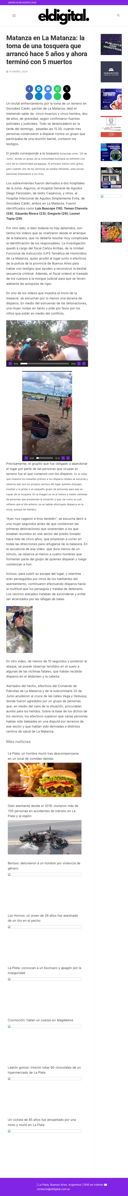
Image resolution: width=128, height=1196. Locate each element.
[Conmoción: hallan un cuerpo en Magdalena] (44, 1027)
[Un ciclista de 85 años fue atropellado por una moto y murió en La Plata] (44, 1131)
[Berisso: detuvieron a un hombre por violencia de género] (44, 875)
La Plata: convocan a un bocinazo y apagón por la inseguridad (44, 970)
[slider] (44, 363)
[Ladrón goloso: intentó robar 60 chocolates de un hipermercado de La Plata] (44, 1079)
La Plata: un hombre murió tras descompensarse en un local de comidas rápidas (43, 756)
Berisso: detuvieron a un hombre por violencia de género (44, 865)
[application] (47, 343)
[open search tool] (118, 15)
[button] (47, 343)
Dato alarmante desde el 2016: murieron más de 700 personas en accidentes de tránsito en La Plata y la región (43, 811)
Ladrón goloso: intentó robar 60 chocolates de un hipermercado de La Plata (44, 1070)
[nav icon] (14, 15)
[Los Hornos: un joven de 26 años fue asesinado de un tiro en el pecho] (44, 927)
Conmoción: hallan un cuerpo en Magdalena (40, 1020)
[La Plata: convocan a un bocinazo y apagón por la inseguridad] (44, 979)
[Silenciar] (79, 363)
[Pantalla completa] (84, 363)
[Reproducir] (10, 363)
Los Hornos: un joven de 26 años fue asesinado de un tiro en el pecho (43, 918)
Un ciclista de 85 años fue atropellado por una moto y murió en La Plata (42, 1122)
